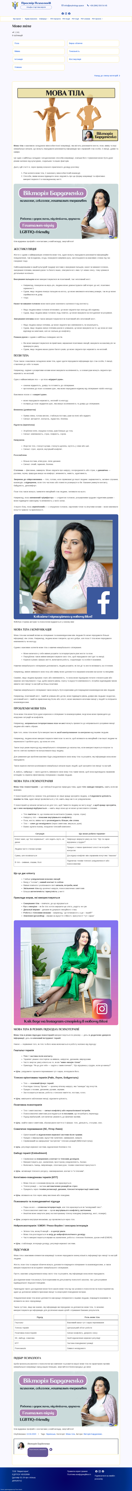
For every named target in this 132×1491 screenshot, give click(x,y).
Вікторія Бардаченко (93, 1434)
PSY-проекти (96, 19)
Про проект (17, 19)
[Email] (50, 1449)
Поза (16, 43)
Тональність (74, 51)
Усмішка (18, 67)
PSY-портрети (55, 19)
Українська (50, 1434)
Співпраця (43, 19)
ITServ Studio (18, 1489)
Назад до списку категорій (106, 76)
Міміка (17, 51)
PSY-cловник (85, 19)
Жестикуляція (75, 59)
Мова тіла (70, 1434)
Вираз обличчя (75, 43)
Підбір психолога (31, 19)
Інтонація (18, 59)
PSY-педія (66, 19)
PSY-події (75, 19)
